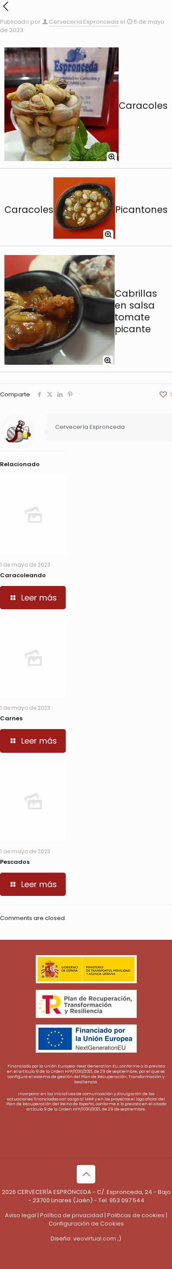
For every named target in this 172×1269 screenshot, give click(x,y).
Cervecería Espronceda (84, 22)
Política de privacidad (71, 1215)
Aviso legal (20, 1215)
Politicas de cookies (136, 1215)
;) (119, 1238)
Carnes (11, 718)
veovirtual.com (94, 1238)
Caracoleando (23, 575)
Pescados (15, 862)
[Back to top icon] (86, 1174)
